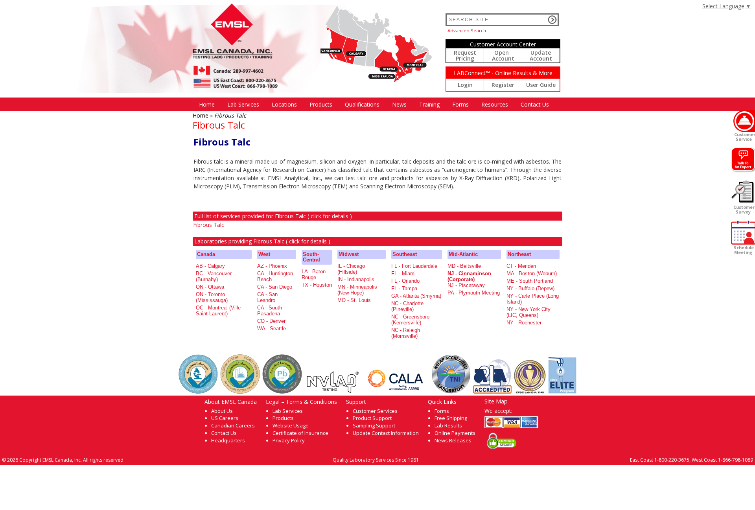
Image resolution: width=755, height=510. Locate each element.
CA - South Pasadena (269, 311)
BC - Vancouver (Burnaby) (214, 276)
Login (465, 84)
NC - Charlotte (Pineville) (407, 306)
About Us (222, 410)
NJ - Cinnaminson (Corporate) (469, 276)
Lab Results (448, 425)
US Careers (224, 418)
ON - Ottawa (210, 287)
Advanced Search (466, 30)
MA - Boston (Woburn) (531, 273)
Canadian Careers (233, 425)
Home (207, 104)
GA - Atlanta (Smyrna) (416, 296)
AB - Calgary (210, 266)
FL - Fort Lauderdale (414, 266)
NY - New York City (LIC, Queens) (528, 312)
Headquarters (228, 440)
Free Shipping (451, 418)
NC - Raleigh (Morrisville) (405, 333)
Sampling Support (374, 425)
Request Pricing (465, 55)
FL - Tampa (404, 288)
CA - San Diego (274, 287)
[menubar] (374, 104)
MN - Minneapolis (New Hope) (357, 290)
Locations (284, 104)
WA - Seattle (271, 328)
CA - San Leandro (267, 297)
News (399, 104)
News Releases (453, 440)
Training (429, 104)
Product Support (372, 418)
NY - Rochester (523, 323)
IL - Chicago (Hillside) (351, 269)
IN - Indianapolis (355, 279)
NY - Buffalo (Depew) (530, 288)
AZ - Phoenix (272, 266)
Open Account (503, 55)
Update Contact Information (386, 432)
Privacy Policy (289, 440)
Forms (460, 104)
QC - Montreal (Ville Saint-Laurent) (218, 311)
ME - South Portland (529, 281)
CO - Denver (271, 321)
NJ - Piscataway (466, 285)
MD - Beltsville (464, 266)
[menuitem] (207, 104)
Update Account (541, 55)
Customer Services (375, 410)
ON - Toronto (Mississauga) (212, 297)
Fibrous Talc (208, 224)
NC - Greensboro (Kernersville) (410, 320)
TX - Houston (317, 285)
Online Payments (455, 432)
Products (320, 104)
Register (503, 84)
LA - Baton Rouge (314, 274)
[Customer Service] (744, 121)
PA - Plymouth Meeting (473, 293)
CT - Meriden (521, 266)
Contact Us (535, 104)
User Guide (541, 84)
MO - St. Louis (354, 300)
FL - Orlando (405, 281)
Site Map (496, 401)
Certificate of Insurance (300, 432)
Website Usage (291, 425)
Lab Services (288, 410)
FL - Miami (403, 273)
